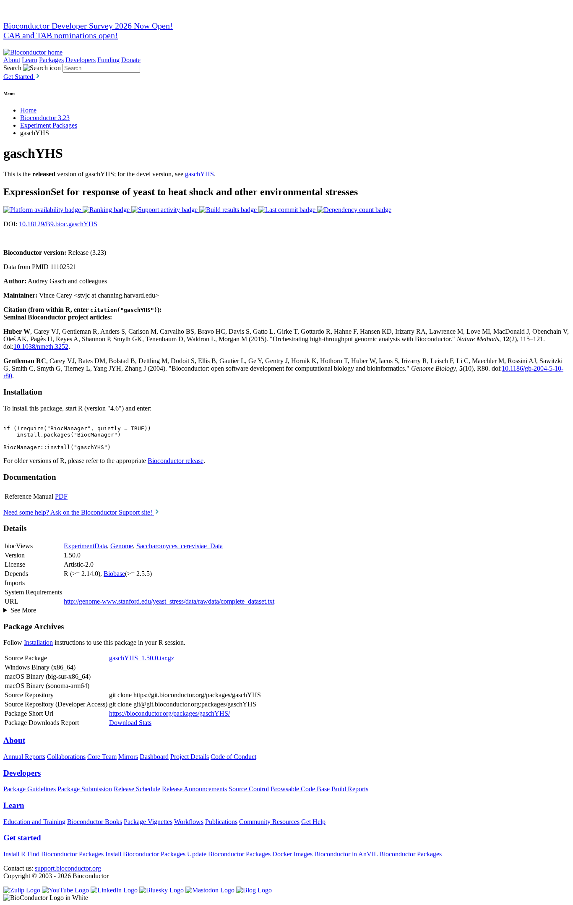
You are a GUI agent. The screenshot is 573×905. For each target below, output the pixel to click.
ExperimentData (85, 545)
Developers (80, 59)
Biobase (114, 573)
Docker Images (292, 854)
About (11, 59)
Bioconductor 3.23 (45, 117)
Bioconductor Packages (410, 854)
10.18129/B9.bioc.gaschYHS (58, 224)
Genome (121, 545)
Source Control (249, 789)
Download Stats (130, 722)
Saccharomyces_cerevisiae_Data (179, 545)
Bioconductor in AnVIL (346, 854)
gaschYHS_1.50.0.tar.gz (141, 658)
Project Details (189, 756)
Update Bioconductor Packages (229, 854)
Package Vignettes (148, 821)
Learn (29, 59)
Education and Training (34, 821)
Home (28, 110)
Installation (38, 642)
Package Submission (84, 789)
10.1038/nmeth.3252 (40, 346)
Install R (14, 854)
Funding (108, 59)
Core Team (102, 756)
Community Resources (269, 821)
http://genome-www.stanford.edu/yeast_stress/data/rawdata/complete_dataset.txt (169, 601)
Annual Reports (24, 756)
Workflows (188, 821)
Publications (221, 821)
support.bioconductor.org (68, 868)
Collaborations (66, 756)
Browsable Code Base (300, 789)
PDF (61, 496)
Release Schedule (137, 789)
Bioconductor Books (94, 821)
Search (12, 67)
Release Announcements (194, 789)
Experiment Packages (48, 125)
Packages (51, 59)
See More (23, 610)
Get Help (313, 821)
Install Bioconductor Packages (145, 854)
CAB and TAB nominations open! (60, 35)
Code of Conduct (233, 756)
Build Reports (349, 789)
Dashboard (154, 756)
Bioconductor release (175, 460)
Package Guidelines (29, 789)
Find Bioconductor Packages (65, 854)
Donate (131, 59)
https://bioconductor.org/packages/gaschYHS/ (169, 713)
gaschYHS (199, 174)
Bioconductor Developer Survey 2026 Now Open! (88, 25)
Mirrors (128, 756)
